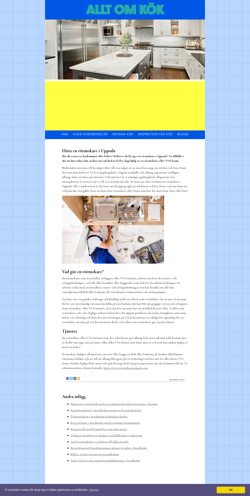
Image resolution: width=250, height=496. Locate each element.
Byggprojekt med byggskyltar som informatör (99, 429)
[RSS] (78, 378)
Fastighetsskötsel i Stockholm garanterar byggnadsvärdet (106, 410)
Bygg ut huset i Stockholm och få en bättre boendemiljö (105, 423)
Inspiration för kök (155, 134)
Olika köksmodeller (90, 134)
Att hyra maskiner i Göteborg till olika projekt (100, 442)
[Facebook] (67, 378)
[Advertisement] (125, 105)
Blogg (183, 134)
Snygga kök (122, 134)
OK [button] (231, 490)
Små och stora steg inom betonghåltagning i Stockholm (105, 460)
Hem (64, 134)
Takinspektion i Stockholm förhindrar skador (99, 416)
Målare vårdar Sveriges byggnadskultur (95, 454)
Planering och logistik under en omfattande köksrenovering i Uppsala (114, 404)
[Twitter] (71, 378)
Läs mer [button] (94, 489)
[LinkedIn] (74, 378)
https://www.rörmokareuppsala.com (126, 368)
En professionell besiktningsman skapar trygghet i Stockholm (109, 448)
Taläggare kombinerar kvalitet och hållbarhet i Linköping (106, 435)
